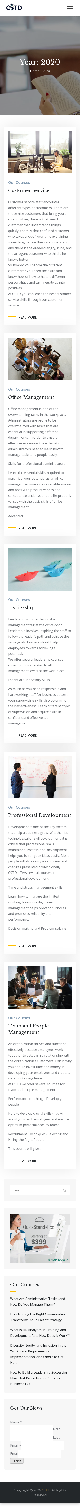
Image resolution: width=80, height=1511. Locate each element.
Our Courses (19, 182)
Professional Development (39, 815)
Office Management (31, 397)
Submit (17, 1461)
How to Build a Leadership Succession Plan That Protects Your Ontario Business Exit (39, 1378)
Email (15, 1445)
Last (56, 1437)
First (56, 1429)
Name (16, 1422)
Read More (27, 317)
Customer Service (29, 190)
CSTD (46, 1490)
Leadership (21, 607)
